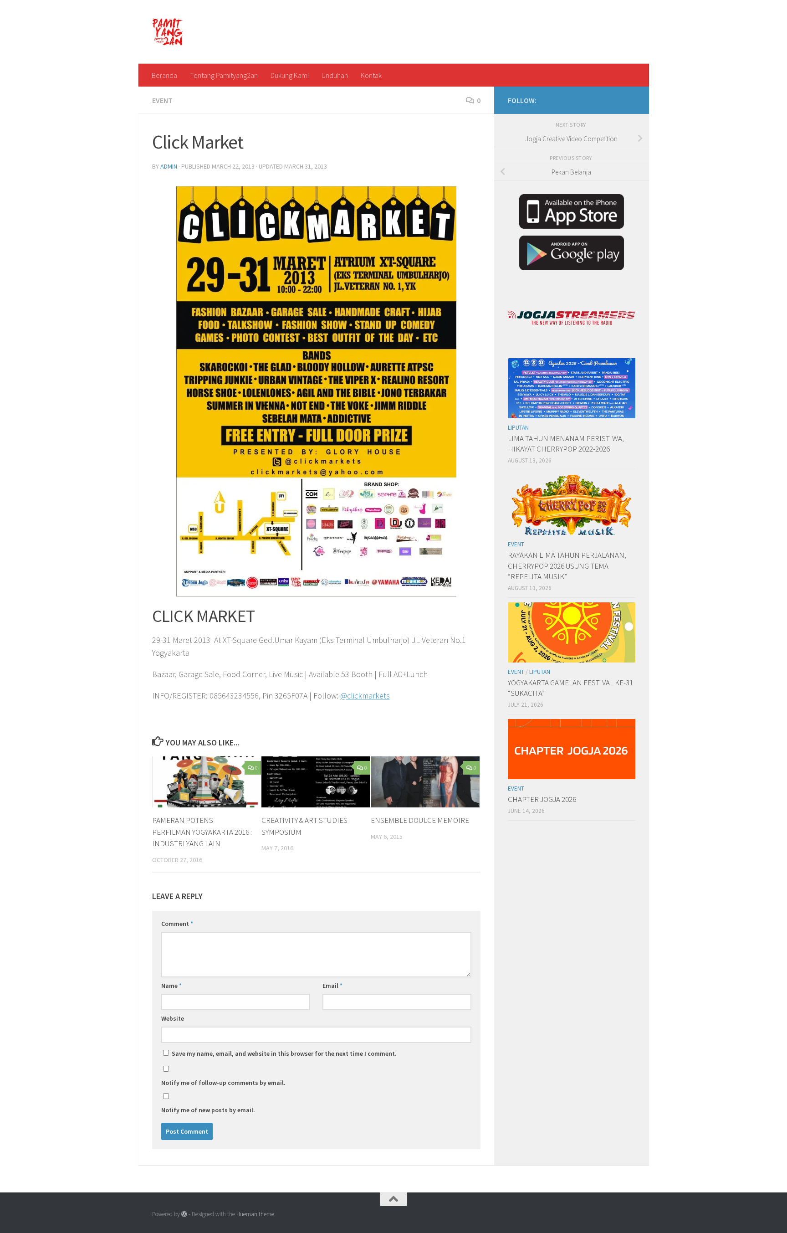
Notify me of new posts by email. (208, 1110)
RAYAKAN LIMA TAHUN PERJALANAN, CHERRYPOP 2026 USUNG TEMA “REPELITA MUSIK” (567, 565)
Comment (177, 924)
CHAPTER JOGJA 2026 (542, 799)
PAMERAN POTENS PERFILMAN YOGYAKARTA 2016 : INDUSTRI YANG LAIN (202, 831)
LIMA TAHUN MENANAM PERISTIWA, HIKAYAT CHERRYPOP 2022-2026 (566, 443)
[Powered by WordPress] (184, 1214)
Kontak (371, 75)
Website (172, 1018)
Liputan (518, 428)
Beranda (164, 75)
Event (162, 100)
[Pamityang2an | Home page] (168, 32)
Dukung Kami (290, 75)
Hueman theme (255, 1214)
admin (168, 166)
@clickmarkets (365, 695)
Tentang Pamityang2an (224, 75)
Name (171, 985)
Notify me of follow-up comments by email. (223, 1083)
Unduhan (335, 75)
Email (332, 985)
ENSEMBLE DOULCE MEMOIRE (420, 820)
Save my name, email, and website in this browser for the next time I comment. (284, 1053)
